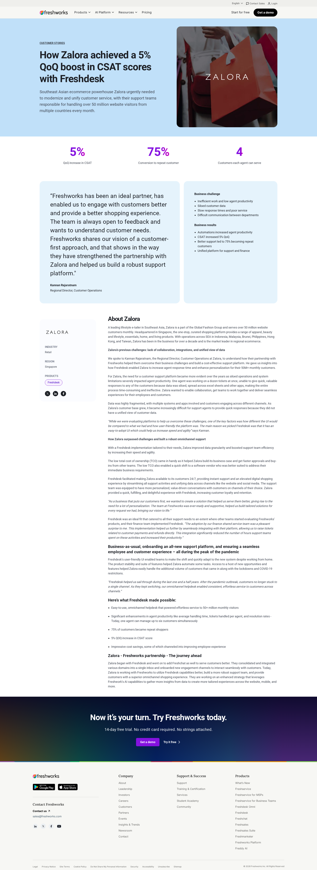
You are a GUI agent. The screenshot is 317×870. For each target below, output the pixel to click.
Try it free (169, 742)
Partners (124, 812)
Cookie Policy (80, 866)
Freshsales (241, 824)
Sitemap (177, 866)
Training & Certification (191, 789)
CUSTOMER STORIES (52, 43)
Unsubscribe (164, 866)
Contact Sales (257, 3)
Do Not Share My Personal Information (108, 866)
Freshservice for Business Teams (255, 800)
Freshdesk (54, 382)
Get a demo (265, 12)
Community (184, 806)
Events (123, 818)
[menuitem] (238, 3)
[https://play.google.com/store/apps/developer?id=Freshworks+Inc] (44, 788)
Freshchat (241, 818)
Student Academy (188, 800)
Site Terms (65, 866)
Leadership (125, 789)
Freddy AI (241, 848)
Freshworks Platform (248, 842)
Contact (123, 836)
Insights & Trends (129, 824)
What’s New (242, 783)
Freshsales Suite (245, 830)
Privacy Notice (49, 866)
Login (274, 3)
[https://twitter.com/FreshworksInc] (43, 826)
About (122, 783)
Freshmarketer (244, 836)
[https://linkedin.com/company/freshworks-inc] (35, 826)
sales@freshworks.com (47, 816)
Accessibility (148, 866)
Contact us (40, 811)
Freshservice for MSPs (249, 794)
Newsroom (125, 830)
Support (182, 783)
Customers (125, 806)
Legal (35, 866)
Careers (123, 800)
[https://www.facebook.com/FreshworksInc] (51, 826)
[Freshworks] (66, 776)
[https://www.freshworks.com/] (54, 12)
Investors (124, 794)
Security (134, 866)
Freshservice (243, 789)
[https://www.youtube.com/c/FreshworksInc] (59, 826)
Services (182, 794)
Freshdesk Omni (245, 806)
